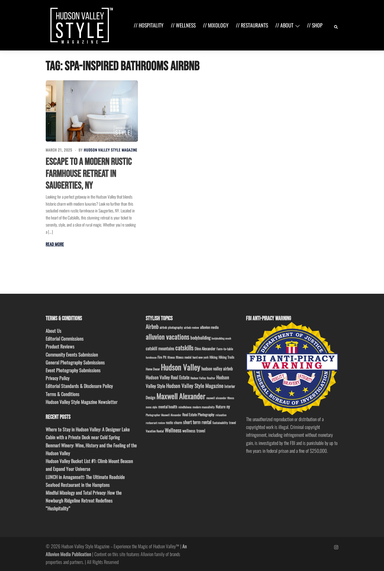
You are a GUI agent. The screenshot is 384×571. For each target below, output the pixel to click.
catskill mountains (160, 348)
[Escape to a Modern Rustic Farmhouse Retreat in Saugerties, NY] (92, 111)
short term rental (197, 422)
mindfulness (184, 407)
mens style (151, 407)
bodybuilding (200, 337)
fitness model (183, 357)
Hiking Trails (226, 357)
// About (284, 25)
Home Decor (153, 368)
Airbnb (152, 326)
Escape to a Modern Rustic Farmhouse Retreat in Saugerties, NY (89, 173)
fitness (171, 357)
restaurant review (155, 423)
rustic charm (174, 422)
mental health (167, 406)
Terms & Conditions (62, 394)
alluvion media (209, 327)
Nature (220, 406)
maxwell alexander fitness (220, 398)
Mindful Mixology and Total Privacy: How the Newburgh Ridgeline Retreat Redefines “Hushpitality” (84, 500)
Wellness (173, 430)
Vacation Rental (155, 431)
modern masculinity (204, 407)
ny (228, 406)
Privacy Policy (57, 378)
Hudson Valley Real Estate (167, 377)
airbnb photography (171, 327)
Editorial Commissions (65, 338)
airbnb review (191, 327)
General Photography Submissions (75, 362)
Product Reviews (60, 346)
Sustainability (220, 422)
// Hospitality (149, 25)
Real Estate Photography (198, 414)
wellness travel (193, 430)
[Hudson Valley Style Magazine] (80, 24)
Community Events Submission (72, 354)
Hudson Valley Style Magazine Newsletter (82, 401)
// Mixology (216, 25)
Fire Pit (162, 357)
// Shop (315, 25)
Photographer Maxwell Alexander (163, 415)
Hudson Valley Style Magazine (110, 149)
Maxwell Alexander (180, 396)
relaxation (221, 415)
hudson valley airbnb (217, 368)
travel (232, 422)
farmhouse (151, 357)
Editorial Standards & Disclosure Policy (79, 385)
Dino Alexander (205, 348)
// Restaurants (252, 25)
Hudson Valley (180, 366)
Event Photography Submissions (73, 370)
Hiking (214, 357)
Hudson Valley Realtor (202, 378)
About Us (53, 330)
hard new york (200, 357)
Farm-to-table (225, 348)
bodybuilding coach (221, 338)
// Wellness (183, 25)
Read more (55, 244)
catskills (184, 347)
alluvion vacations (167, 336)
